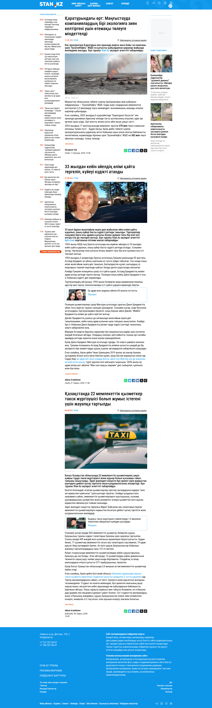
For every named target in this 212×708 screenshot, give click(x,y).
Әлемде (125, 3)
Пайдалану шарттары (53, 675)
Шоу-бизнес (94, 6)
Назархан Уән (71, 150)
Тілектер (43, 685)
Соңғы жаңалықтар (50, 251)
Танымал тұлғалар (164, 685)
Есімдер (43, 692)
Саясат (109, 3)
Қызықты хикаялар (71, 374)
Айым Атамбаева (72, 380)
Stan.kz (105, 50)
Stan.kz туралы (49, 665)
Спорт (78, 6)
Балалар (168, 692)
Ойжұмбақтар (166, 689)
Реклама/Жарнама (51, 670)
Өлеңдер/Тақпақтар (48, 689)
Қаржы (94, 3)
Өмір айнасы (78, 3)
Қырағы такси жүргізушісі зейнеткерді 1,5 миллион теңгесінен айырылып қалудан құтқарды (114, 520)
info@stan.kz (46, 637)
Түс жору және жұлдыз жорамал (53, 682)
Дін (170, 682)
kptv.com (70, 240)
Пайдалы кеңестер (129, 703)
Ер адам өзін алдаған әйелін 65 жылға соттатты (112, 290)
